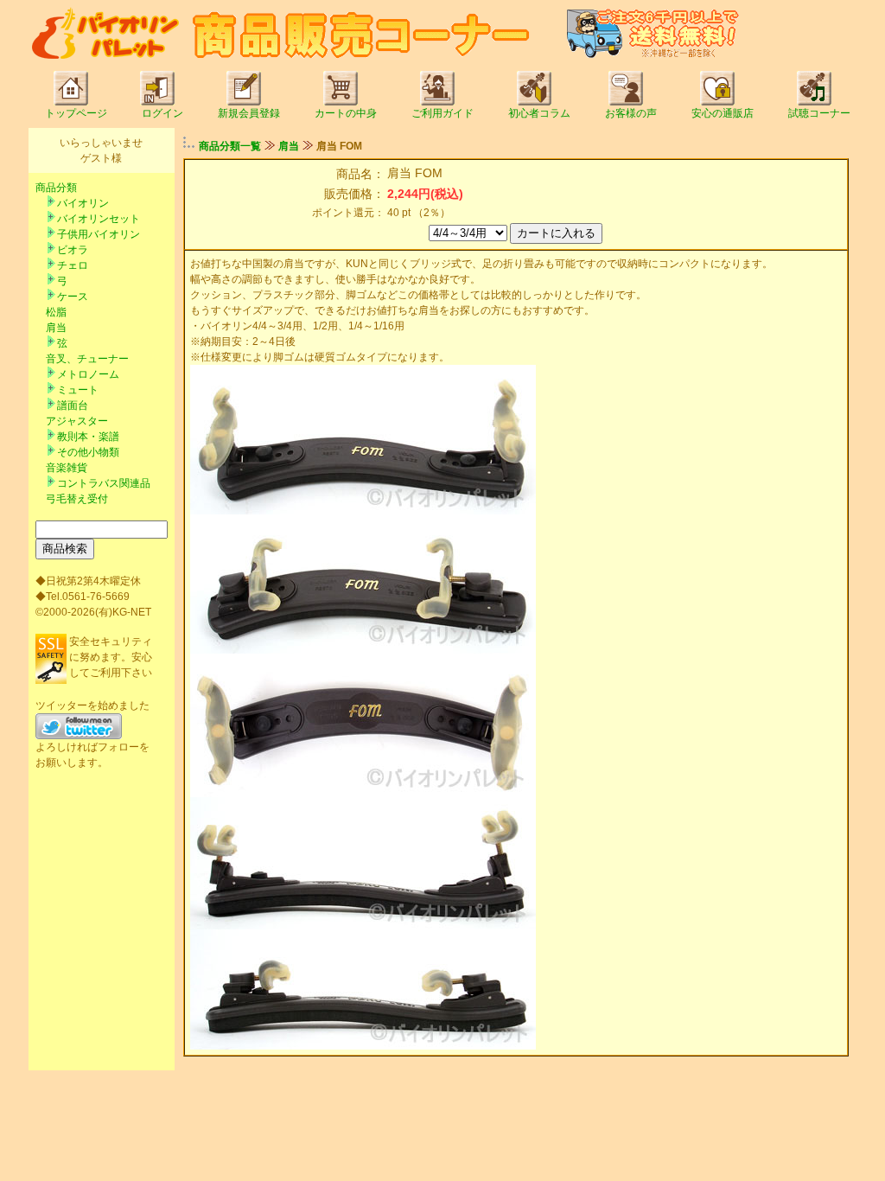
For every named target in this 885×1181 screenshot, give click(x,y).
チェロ (72, 265)
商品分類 (56, 188)
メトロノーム (88, 374)
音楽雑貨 (66, 468)
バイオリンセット (98, 219)
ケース (72, 296)
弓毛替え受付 (77, 499)
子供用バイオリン (98, 234)
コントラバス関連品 (103, 483)
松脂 (56, 312)
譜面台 (72, 405)
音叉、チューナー (87, 359)
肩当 (56, 328)
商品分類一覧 (230, 146)
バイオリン (83, 203)
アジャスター (77, 421)
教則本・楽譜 (88, 437)
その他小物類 (88, 452)
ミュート (78, 390)
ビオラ (72, 250)
